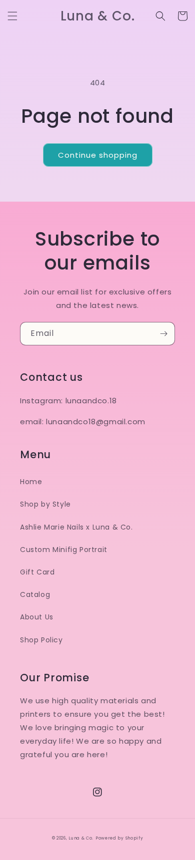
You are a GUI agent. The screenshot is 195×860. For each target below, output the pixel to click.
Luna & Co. (81, 838)
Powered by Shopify (120, 838)
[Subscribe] (163, 333)
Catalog (35, 594)
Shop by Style (45, 504)
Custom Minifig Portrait (64, 550)
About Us (37, 617)
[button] (13, 16)
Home (31, 482)
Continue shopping (98, 155)
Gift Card (37, 572)
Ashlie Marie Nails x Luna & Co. (76, 527)
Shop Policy (41, 640)
